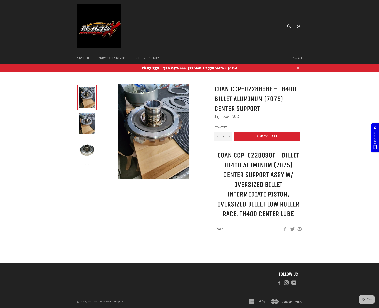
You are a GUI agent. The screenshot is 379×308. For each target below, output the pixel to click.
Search (83, 58)
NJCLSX (93, 302)
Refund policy (147, 58)
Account (297, 58)
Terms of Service (112, 58)
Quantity (220, 127)
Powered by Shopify (111, 302)
